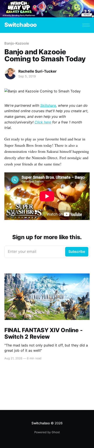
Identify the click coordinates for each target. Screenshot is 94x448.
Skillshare (48, 105)
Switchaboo (20, 25)
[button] (86, 25)
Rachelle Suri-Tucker (37, 71)
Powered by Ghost (47, 432)
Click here (43, 122)
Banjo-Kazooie (16, 43)
